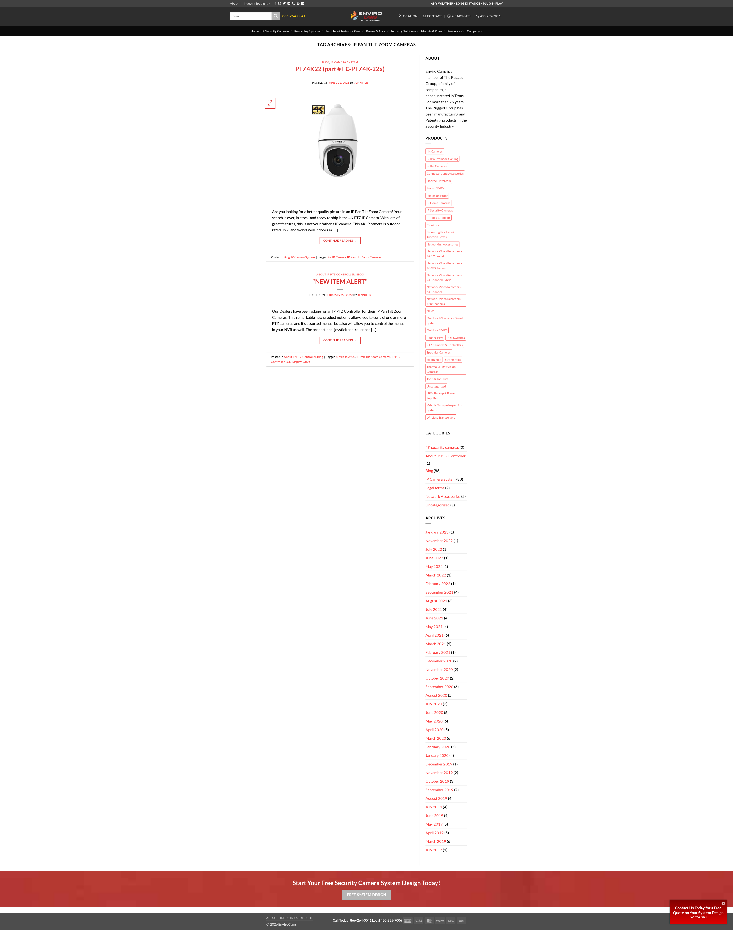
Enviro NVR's (435, 188)
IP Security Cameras (440, 210)
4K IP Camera (337, 257)
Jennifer (361, 82)
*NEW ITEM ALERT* (340, 281)
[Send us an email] (288, 3)
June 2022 (434, 557)
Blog (325, 62)
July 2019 (433, 807)
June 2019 (434, 815)
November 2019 (439, 772)
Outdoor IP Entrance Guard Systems (445, 320)
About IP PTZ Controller (335, 274)
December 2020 (438, 661)
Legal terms (434, 487)
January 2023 (437, 532)
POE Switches (455, 337)
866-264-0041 (698, 917)
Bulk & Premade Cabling (442, 159)
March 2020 (435, 738)
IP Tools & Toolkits (438, 217)
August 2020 (436, 695)
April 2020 (434, 729)
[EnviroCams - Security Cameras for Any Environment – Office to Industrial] (366, 16)
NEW (430, 311)
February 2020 (437, 746)
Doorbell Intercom (439, 180)
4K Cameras (435, 151)
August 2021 (436, 600)
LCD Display (294, 361)
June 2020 (434, 712)
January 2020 (437, 755)
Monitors (433, 225)
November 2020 (439, 669)
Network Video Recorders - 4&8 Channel (444, 253)
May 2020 (434, 721)
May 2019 (434, 824)
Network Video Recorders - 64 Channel (444, 289)
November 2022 (439, 540)
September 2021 (439, 592)
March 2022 (435, 575)
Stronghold (434, 359)
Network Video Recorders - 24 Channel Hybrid (444, 277)
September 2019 (439, 789)
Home (255, 31)
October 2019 (437, 781)
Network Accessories (442, 496)
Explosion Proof (437, 195)
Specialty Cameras (439, 352)
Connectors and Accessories (445, 173)
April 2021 (434, 635)
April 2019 (434, 832)
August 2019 (436, 798)
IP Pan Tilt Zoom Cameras (364, 257)
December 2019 (438, 764)
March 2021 (435, 643)
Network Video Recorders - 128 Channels (444, 301)
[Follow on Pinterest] (298, 3)
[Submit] (276, 16)
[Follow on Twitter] (284, 3)
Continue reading (340, 240)
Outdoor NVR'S (437, 330)
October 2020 (437, 678)
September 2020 (439, 686)
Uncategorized (436, 386)
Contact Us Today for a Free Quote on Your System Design (698, 910)
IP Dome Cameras (438, 203)
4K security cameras (442, 447)
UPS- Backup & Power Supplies (441, 395)
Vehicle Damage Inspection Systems (444, 407)
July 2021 (433, 609)
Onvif (306, 361)
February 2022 (437, 583)
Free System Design (366, 894)
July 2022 (433, 549)
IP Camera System (344, 62)
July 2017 (433, 850)
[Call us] (293, 3)
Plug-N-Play (435, 337)
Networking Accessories (442, 244)
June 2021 (434, 618)
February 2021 (437, 652)
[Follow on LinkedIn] (302, 3)
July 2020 (433, 704)
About (234, 3)
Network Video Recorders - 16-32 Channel (444, 265)
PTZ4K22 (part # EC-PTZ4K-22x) (340, 69)
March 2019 (435, 841)
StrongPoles (453, 359)
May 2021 (434, 626)
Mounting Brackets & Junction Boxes (440, 234)
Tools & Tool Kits (437, 379)
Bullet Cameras (437, 166)
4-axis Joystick (345, 356)
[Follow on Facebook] (275, 3)
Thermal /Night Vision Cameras (441, 369)
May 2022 (434, 566)
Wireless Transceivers (441, 417)
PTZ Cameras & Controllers (445, 345)
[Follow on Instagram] (279, 3)
